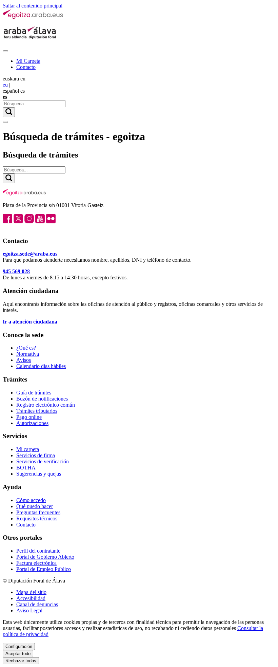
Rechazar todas (20, 660)
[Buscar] (9, 112)
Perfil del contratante (38, 551)
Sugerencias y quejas (38, 474)
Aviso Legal (29, 610)
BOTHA (26, 467)
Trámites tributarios (36, 411)
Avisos (23, 360)
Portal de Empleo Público (43, 569)
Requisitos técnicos (36, 518)
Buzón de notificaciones (42, 399)
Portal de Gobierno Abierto (45, 557)
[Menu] (5, 51)
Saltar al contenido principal (32, 5)
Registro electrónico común (45, 405)
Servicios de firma (35, 455)
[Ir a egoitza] (33, 17)
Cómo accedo (31, 500)
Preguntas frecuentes (38, 512)
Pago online (29, 417)
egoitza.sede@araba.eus (30, 254)
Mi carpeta (27, 449)
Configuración (18, 646)
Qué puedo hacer (34, 506)
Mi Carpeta (28, 61)
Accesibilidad (30, 598)
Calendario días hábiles (41, 366)
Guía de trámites (33, 392)
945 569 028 (16, 271)
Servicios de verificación (42, 461)
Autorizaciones (32, 423)
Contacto (26, 67)
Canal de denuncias (37, 604)
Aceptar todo (18, 653)
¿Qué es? (26, 348)
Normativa (27, 354)
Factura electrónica (36, 563)
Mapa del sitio (31, 592)
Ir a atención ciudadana (30, 322)
